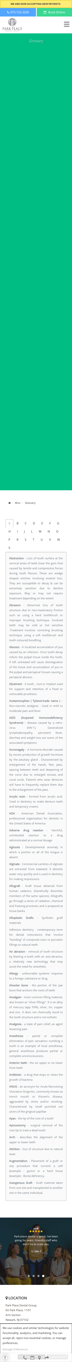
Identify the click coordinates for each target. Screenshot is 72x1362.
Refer (47, 1357)
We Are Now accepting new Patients (36, 3)
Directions (39, 1357)
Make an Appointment (32, 1357)
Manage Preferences (15, 1349)
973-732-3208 (25, 1357)
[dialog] (36, 1343)
